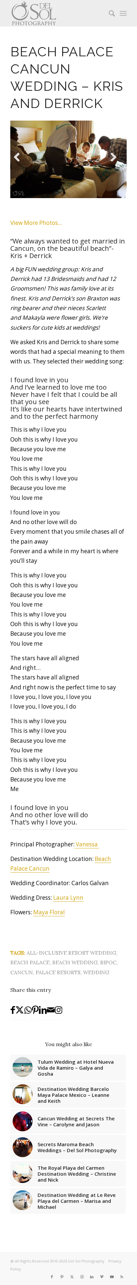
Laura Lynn (68, 897)
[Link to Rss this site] (122, 1277)
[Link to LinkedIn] (92, 1277)
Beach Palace (30, 962)
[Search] (108, 13)
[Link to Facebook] (52, 1277)
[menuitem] (108, 13)
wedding (96, 972)
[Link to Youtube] (112, 1277)
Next (116, 165)
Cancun (21, 972)
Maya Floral (49, 912)
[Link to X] (72, 1277)
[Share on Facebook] (13, 1010)
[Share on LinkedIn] (43, 1010)
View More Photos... (36, 223)
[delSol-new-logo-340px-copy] (56, 13)
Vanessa (86, 844)
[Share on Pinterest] (35, 1010)
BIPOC (108, 962)
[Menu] (123, 13)
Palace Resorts (58, 972)
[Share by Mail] (51, 1010)
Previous (20, 165)
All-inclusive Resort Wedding (71, 952)
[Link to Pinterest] (62, 1277)
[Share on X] (19, 1010)
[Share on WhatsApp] (28, 1010)
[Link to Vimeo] (102, 1277)
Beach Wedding (74, 962)
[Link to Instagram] (58, 1010)
